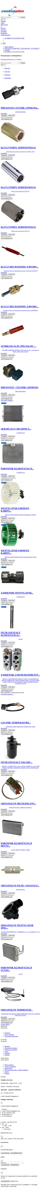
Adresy (7, 1072)
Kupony (7, 1073)
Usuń (11, 115)
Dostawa (7, 1046)
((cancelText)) (5, 1153)
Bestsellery (4, 33)
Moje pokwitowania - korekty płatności (16, 1070)
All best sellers (6, 1024)
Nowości (3, 30)
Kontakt (7, 1055)
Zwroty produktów (10, 1066)
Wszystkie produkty (7, 400)
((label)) (3, 1163)
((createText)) (14, 1165)
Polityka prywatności (11, 1050)
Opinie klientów (5, 35)
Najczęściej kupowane (11, 1036)
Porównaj (4, 115)
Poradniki (4, 31)
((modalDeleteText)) (16, 1153)
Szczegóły (4, 113)
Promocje (7, 1033)
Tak (3, 43)
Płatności (7, 1053)
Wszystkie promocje (7, 694)
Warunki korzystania (11, 1048)
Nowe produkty (9, 1034)
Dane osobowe (9, 1065)
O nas (6, 1051)
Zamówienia (8, 1068)
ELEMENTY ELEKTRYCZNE (14, 38)
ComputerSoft (21, 1186)
